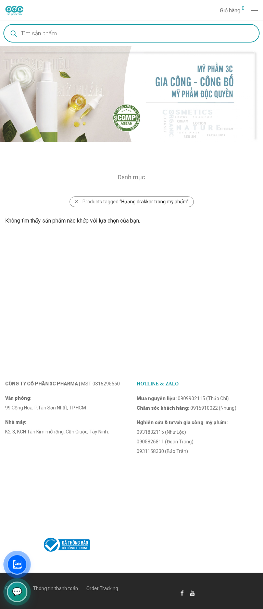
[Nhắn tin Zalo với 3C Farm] (17, 564)
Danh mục (131, 177)
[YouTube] (193, 593)
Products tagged (136, 201)
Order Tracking (102, 588)
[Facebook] (182, 593)
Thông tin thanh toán (55, 588)
